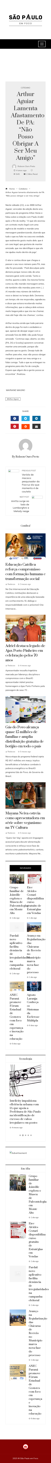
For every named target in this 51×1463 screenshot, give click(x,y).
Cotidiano (25, 88)
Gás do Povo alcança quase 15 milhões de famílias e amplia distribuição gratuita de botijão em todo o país (24, 737)
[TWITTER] (25, 418)
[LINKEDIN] (36, 418)
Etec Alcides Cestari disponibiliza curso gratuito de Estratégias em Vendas (37, 1240)
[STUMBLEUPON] (25, 426)
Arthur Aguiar (13, 399)
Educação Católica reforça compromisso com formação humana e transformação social (25, 571)
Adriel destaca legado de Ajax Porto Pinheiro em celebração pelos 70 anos (25, 653)
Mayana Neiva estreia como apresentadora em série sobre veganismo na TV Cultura (25, 820)
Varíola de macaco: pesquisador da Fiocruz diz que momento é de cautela (31, 481)
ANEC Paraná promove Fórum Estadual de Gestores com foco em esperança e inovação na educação (17, 1017)
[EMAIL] (36, 426)
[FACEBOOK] (15, 418)
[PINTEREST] (15, 426)
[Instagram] (25, 1446)
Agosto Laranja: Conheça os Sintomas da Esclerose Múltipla (33, 1007)
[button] (20, 1135)
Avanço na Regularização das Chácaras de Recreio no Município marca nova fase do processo (38, 1333)
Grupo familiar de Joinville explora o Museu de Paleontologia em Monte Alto (18, 900)
